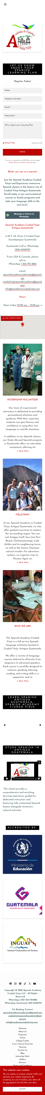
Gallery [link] (22, 1059)
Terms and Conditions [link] (22, 1066)
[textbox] (22, 90)
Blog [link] (22, 1053)
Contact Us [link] (22, 1050)
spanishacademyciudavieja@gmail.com (22, 1013)
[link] (10, 983)
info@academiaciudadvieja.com (22, 1022)
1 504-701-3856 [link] (28, 264)
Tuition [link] (22, 1038)
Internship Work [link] (22, 1056)
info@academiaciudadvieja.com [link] (22, 289)
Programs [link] (22, 1035)
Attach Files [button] (10, 143)
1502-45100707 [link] (22, 250)
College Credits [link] (22, 1041)
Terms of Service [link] (26, 162)
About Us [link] (22, 1032)
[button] (5, 4)
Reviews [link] (22, 1062)
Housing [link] (22, 1047)
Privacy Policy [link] (13, 162)
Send (22, 152)
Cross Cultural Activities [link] (22, 1044)
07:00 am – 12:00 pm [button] (28, 305)
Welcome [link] (22, 1028)
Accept (22, 1089)
